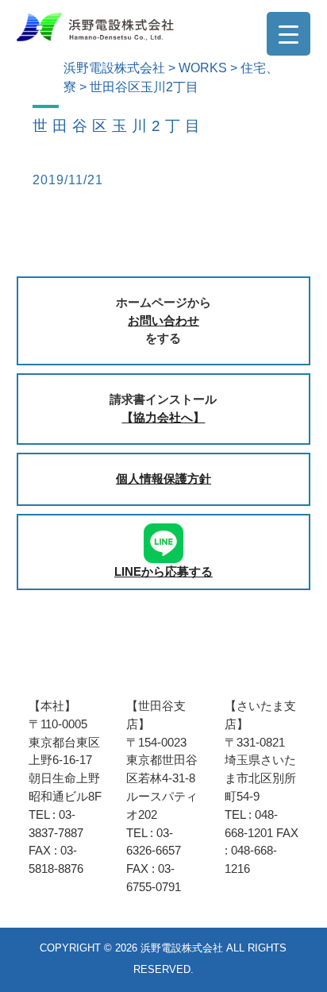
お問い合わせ (163, 320)
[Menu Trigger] (288, 34)
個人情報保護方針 (163, 478)
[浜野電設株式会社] (95, 26)
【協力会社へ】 (163, 417)
